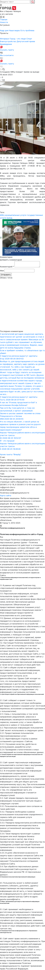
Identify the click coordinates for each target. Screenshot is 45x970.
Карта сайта (5, 495)
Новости (4, 22)
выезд (9, 218)
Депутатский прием (26, 41)
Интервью (5, 39)
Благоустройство (8, 41)
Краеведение (6, 44)
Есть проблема (27, 30)
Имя (2, 270)
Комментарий (7, 266)
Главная (3, 19)
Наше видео (15, 30)
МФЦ (2, 215)
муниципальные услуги (15, 215)
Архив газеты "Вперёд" (10, 454)
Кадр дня (4, 30)
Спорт (29, 39)
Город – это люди (18, 39)
